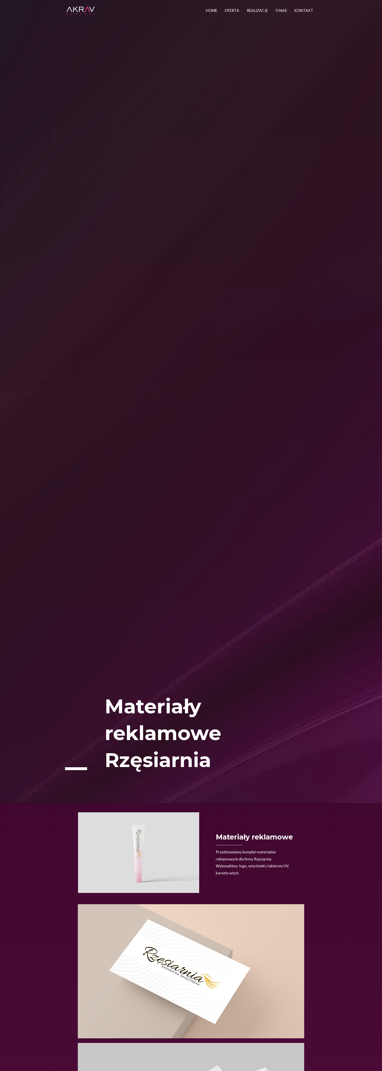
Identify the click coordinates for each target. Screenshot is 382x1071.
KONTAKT (303, 10)
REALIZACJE (257, 10)
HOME (211, 10)
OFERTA (232, 10)
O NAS (281, 10)
